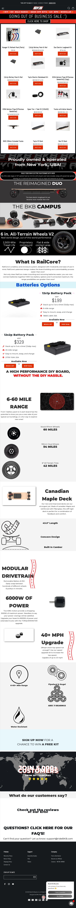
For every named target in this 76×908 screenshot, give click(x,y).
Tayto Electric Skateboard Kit (38, 77)
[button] (71, 903)
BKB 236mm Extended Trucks (13, 141)
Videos (29, 862)
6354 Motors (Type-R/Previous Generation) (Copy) (62, 78)
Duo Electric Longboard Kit (63, 47)
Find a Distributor (56, 856)
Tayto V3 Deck (38, 141)
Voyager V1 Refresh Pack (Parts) (13, 47)
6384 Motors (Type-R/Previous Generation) (13, 110)
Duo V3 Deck (62, 141)
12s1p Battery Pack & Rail (13, 77)
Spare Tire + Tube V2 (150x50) (38, 109)
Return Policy (7, 859)
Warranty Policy (8, 856)
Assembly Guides (32, 856)
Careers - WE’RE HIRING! (58, 862)
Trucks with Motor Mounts (63, 109)
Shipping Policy (8, 862)
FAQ (29, 859)
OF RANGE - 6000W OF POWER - (38, 3)
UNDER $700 (52, 3)
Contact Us (7, 865)
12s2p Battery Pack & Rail (38, 47)
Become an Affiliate (56, 859)
